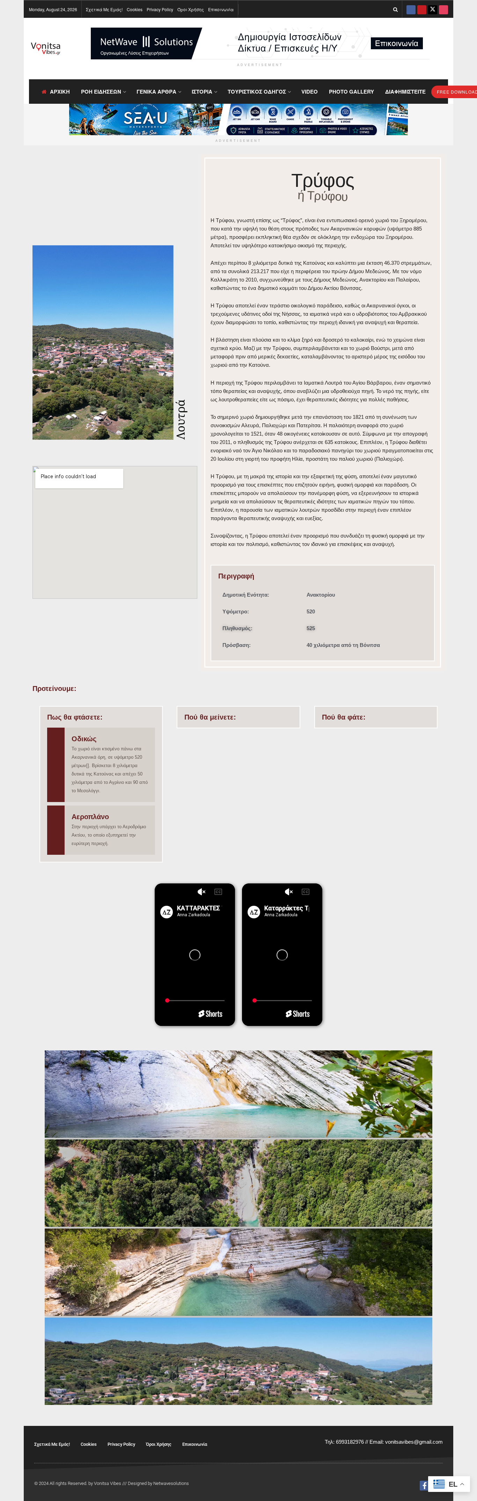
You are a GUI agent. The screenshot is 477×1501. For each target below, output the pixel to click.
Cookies (134, 9)
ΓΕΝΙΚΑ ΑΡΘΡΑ (156, 91)
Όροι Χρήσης (190, 9)
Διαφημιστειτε (405, 91)
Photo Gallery (351, 91)
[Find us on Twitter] (432, 9)
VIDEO (309, 91)
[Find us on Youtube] (421, 9)
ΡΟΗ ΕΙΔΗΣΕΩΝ (101, 91)
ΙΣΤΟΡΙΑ (202, 91)
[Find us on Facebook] (411, 9)
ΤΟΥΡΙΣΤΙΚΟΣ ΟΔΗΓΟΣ (257, 91)
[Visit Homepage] (45, 49)
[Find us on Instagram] (443, 9)
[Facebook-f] (425, 1486)
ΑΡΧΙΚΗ (60, 91)
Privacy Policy (160, 9)
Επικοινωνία (221, 9)
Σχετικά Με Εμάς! (104, 9)
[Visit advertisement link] (260, 43)
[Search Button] (395, 9)
